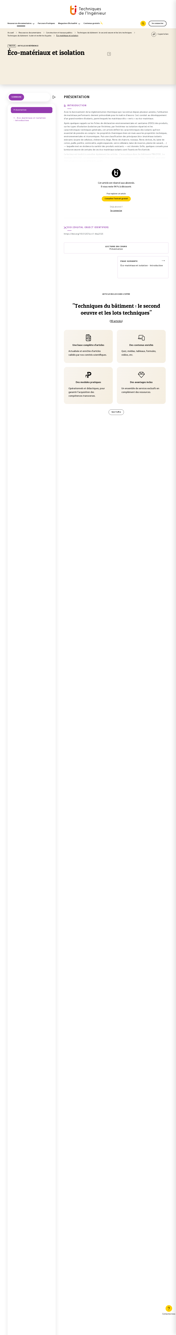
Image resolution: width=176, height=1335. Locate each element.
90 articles (116, 321)
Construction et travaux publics (59, 33)
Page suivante (129, 261)
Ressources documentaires (19, 23)
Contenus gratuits (91, 23)
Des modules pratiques (88, 382)
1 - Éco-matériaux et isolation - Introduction (30, 119)
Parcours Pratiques (46, 23)
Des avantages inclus (141, 382)
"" (116, 309)
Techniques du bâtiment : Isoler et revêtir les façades (30, 36)
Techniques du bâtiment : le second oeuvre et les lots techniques (104, 33)
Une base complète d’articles (88, 345)
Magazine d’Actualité (67, 23)
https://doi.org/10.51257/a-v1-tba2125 (83, 234)
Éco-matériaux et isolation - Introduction (141, 263)
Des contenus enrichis (141, 345)
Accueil (11, 33)
